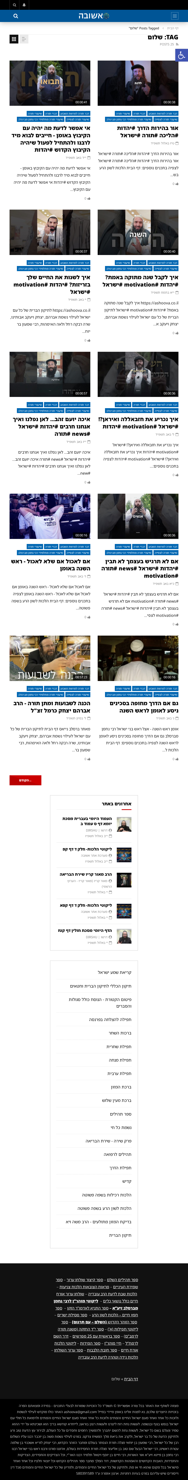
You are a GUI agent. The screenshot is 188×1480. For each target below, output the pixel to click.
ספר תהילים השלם (122, 1279)
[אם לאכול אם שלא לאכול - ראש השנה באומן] (50, 516)
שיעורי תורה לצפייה (166, 119)
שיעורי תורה (123, 113)
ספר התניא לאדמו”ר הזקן (87, 1308)
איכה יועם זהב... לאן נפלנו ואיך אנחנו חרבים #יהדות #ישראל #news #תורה (51, 426)
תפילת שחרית (118, 1046)
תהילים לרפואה (117, 1154)
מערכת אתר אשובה (94, 855)
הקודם (25, 780)
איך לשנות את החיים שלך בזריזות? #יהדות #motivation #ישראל (51, 284)
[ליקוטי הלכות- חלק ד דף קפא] (124, 911)
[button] (181, 55)
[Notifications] (24, 5)
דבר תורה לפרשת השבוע (163, 113)
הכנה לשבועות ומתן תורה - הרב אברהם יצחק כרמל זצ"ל (51, 707)
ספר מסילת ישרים (72, 1315)
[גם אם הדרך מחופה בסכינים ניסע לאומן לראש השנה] (138, 658)
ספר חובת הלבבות (102, 1350)
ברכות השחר (120, 1033)
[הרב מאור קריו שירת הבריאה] (124, 880)
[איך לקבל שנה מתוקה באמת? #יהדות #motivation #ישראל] (138, 232)
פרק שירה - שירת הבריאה (108, 1141)
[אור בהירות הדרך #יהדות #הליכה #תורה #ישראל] (138, 83)
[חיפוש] (14, 5)
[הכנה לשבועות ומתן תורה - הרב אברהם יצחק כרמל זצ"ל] (50, 658)
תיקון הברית (120, 1235)
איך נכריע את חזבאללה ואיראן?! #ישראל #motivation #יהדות (138, 422)
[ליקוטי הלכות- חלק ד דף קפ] (124, 855)
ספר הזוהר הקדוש (104, 1322)
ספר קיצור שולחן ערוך (85, 1279)
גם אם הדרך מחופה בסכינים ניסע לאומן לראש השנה (144, 707)
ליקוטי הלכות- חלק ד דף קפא (86, 905)
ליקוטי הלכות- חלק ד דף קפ (87, 849)
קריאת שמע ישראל (114, 972)
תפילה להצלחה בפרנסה (110, 1019)
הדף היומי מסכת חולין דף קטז (85, 930)
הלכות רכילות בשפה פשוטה (106, 1195)
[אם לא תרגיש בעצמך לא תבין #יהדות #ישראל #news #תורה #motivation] (138, 516)
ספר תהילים (120, 1114)
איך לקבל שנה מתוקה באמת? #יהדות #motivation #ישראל (140, 281)
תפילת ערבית (119, 1073)
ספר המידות (90, 1343)
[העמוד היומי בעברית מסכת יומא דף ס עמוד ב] (124, 824)
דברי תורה (139, 113)
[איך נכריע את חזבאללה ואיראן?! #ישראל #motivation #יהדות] (138, 374)
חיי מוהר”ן (112, 1343)
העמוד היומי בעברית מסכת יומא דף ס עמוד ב (87, 821)
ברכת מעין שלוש (116, 1100)
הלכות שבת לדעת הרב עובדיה (112, 1294)
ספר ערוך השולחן (68, 1350)
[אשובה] (94, 16)
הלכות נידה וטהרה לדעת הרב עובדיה (108, 1357)
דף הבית (172, 28)
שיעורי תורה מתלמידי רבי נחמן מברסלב (128, 119)
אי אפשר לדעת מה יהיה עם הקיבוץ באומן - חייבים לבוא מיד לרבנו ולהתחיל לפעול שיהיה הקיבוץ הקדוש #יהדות (51, 138)
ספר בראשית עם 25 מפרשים (96, 1336)
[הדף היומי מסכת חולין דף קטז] (124, 936)
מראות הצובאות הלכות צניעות (84, 1286)
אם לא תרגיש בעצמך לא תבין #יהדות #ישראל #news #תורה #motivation (139, 568)
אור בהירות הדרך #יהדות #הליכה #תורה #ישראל (147, 131)
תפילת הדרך (120, 1168)
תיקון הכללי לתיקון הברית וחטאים (100, 986)
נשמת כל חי (121, 1127)
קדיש (126, 1181)
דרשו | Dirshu (96, 830)
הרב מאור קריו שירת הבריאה (86, 874)
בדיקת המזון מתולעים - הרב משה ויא (98, 1221)
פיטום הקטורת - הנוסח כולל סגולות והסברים (100, 1003)
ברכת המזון (121, 1087)
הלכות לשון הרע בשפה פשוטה (104, 1208)
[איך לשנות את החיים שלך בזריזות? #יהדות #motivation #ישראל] (50, 232)
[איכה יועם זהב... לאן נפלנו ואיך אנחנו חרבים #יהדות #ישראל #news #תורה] (50, 374)
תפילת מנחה (120, 1060)
